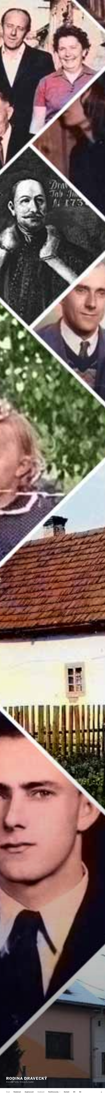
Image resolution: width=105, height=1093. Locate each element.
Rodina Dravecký (26, 1078)
